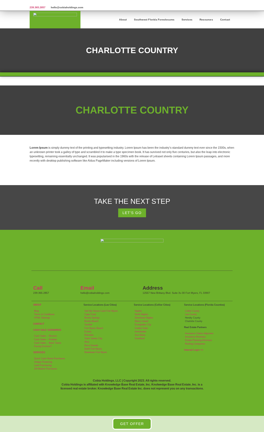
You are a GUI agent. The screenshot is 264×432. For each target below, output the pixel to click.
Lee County (191, 314)
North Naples (141, 314)
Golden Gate (141, 328)
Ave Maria (140, 335)
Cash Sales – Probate (45, 339)
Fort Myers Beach (93, 328)
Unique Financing (43, 362)
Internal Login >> (193, 350)
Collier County (192, 311)
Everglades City (143, 324)
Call (38, 288)
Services (187, 19)
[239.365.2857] (31, 3)
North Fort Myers (93, 348)
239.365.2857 (37, 7)
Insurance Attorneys (195, 336)
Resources (206, 19)
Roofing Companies (195, 343)
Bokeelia (88, 335)
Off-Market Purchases (45, 368)
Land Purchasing (43, 365)
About (123, 19)
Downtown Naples (144, 317)
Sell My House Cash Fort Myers (101, 311)
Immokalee (140, 331)
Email (87, 288)
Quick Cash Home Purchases (49, 358)
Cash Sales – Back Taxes (47, 343)
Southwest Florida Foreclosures (154, 19)
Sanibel (88, 324)
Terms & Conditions (44, 314)
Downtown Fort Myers (95, 352)
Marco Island (141, 321)
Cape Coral (90, 314)
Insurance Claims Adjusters (199, 333)
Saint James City (93, 338)
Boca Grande (91, 345)
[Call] (37, 278)
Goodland (140, 338)
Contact (225, 19)
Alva (86, 341)
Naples (138, 311)
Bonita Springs (92, 317)
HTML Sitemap (42, 317)
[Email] (84, 278)
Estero (87, 331)
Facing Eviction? (43, 346)
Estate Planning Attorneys (198, 340)
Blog (36, 311)
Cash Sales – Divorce (45, 336)
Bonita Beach (91, 321)
